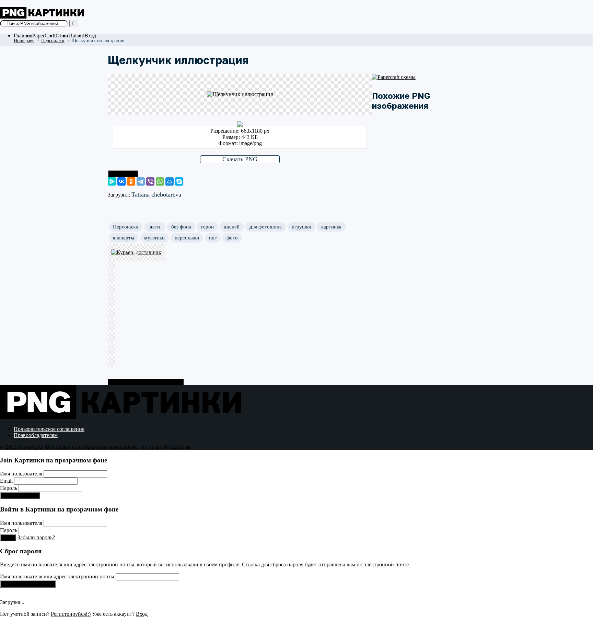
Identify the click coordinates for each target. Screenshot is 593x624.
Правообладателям (36, 435)
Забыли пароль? (36, 537)
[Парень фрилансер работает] (145, 291)
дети (154, 226)
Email (6, 481)
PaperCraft (44, 35)
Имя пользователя (21, 473)
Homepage (24, 40)
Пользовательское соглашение (49, 429)
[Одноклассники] (131, 181)
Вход (90, 35)
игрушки (301, 226)
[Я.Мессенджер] (112, 181)
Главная (23, 35)
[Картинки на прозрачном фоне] (43, 17)
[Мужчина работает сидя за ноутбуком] (145, 279)
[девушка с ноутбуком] (145, 363)
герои (207, 226)
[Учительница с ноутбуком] (145, 339)
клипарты (123, 237)
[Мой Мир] (169, 181)
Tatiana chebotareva (156, 194)
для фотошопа (265, 226)
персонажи (187, 237)
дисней (232, 226)
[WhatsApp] (160, 181)
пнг (213, 237)
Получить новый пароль (28, 584)
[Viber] (150, 181)
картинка (331, 226)
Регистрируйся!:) (20, 495)
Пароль (8, 488)
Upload (76, 35)
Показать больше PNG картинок (146, 382)
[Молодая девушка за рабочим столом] (145, 327)
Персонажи (53, 40)
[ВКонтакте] (121, 181)
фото (232, 237)
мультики (154, 237)
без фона (181, 226)
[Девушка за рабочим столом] (145, 315)
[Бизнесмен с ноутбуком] (145, 351)
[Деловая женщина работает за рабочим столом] (145, 267)
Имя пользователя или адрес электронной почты (57, 576)
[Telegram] (141, 181)
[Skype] (179, 181)
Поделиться (123, 173)
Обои (62, 35)
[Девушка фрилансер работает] (145, 303)
